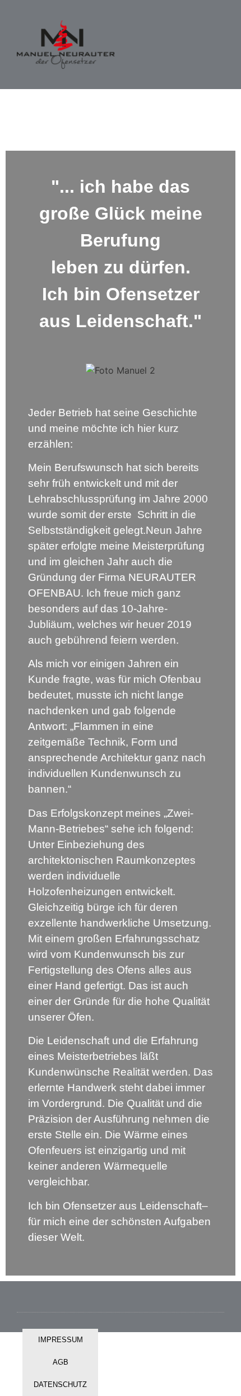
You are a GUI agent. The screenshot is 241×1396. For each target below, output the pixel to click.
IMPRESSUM (60, 1339)
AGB (60, 1362)
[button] (159, 44)
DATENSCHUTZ (60, 1384)
